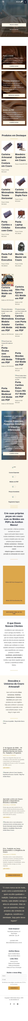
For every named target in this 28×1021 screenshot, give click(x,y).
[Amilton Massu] (3, 2)
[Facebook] (10, 1004)
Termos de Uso (14, 961)
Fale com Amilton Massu (14, 955)
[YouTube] (17, 1004)
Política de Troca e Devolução (14, 967)
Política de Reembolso (14, 965)
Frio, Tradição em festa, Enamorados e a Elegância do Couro (14, 850)
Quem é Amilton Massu (14, 953)
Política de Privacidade (14, 963)
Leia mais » (6, 768)
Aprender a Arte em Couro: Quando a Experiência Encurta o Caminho (13, 800)
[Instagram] (14, 1004)
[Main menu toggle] (25, 1)
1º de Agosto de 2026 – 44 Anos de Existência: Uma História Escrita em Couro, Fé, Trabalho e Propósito (13, 750)
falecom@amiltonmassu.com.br (14, 942)
